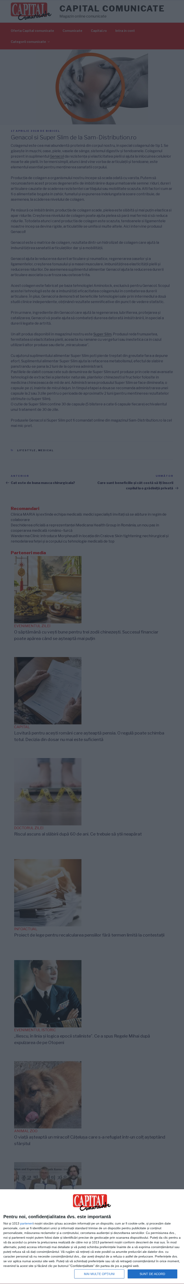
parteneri (26, 1223)
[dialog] (92, 1236)
